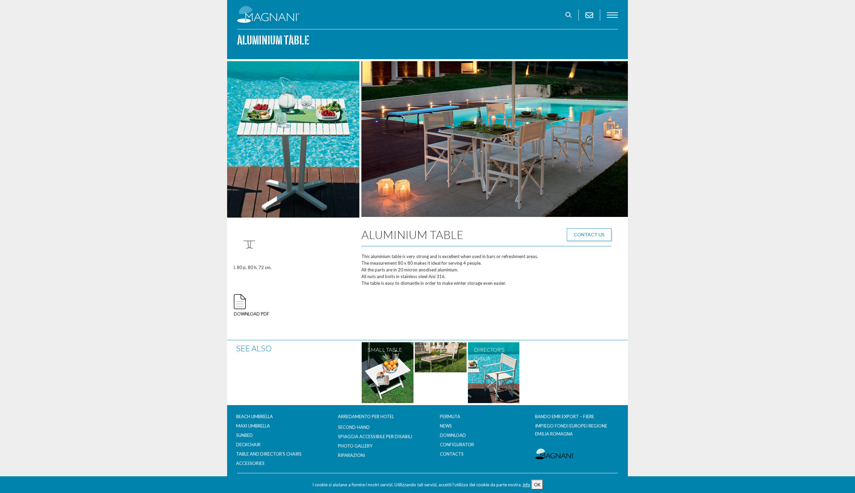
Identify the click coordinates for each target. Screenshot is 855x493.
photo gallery (355, 446)
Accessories (250, 463)
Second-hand (354, 427)
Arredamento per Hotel (366, 416)
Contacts (452, 454)
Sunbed (244, 435)
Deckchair (248, 444)
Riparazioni (351, 455)
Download (453, 435)
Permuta (450, 416)
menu (612, 15)
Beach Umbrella (254, 416)
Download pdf (251, 314)
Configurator (457, 444)
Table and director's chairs (269, 454)
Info (526, 484)
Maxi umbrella (253, 425)
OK (537, 484)
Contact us (589, 234)
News (446, 425)
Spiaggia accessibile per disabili (375, 436)
